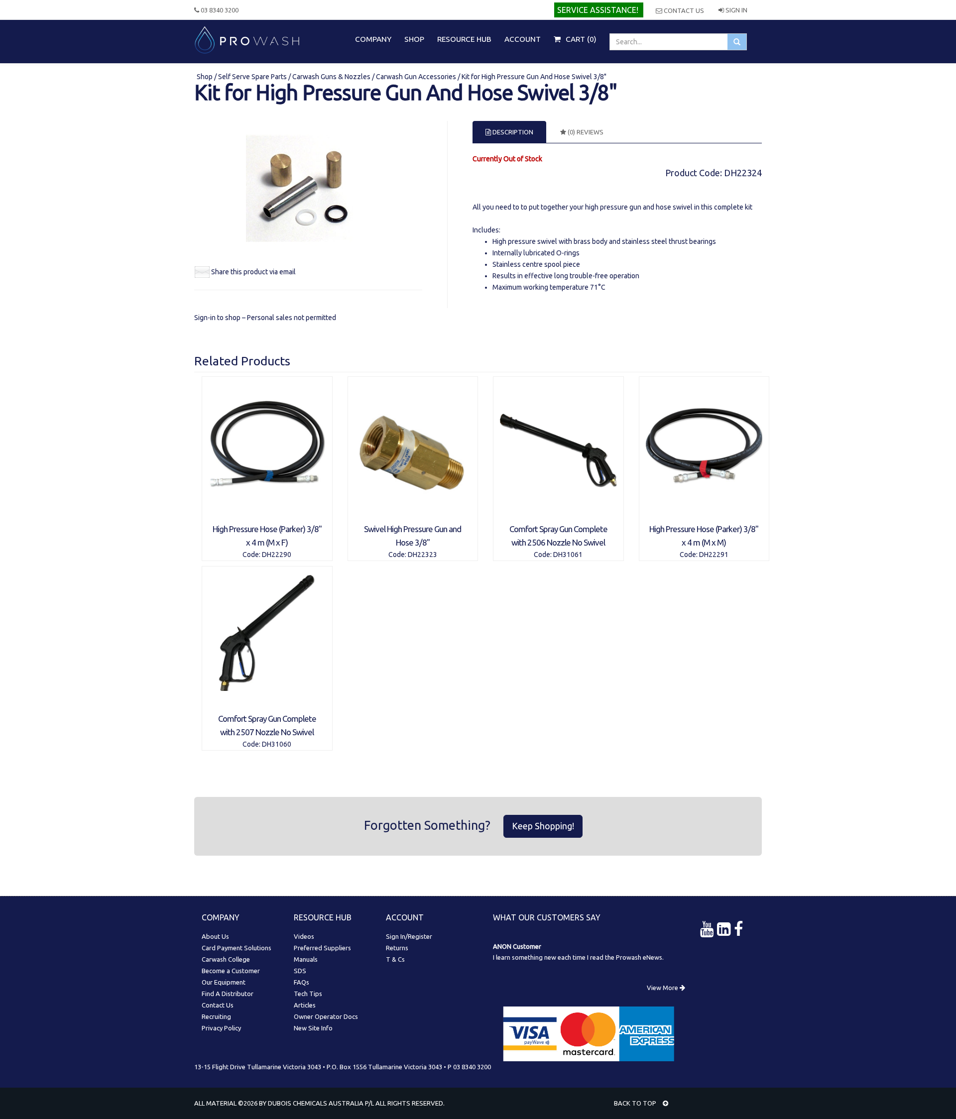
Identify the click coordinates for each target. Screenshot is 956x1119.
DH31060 (276, 744)
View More (663, 987)
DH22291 (713, 555)
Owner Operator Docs (326, 1016)
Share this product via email (253, 272)
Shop (205, 77)
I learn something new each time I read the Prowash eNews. (578, 957)
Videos (304, 936)
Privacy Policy (221, 1027)
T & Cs (395, 959)
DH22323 (422, 555)
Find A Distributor (227, 993)
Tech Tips (308, 993)
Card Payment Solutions (236, 947)
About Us (215, 936)
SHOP (414, 39)
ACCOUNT (522, 39)
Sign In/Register (409, 936)
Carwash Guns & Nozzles (331, 77)
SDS (300, 970)
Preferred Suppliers (322, 947)
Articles (305, 1005)
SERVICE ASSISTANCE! (597, 9)
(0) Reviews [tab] (584, 131)
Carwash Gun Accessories (416, 77)
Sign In (735, 9)
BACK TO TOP (636, 1103)
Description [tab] (512, 131)
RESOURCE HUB (464, 39)
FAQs (301, 982)
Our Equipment (223, 982)
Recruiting (216, 1016)
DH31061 (568, 555)
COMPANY (373, 39)
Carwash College (226, 959)
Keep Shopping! (543, 826)
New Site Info (313, 1027)
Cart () (580, 39)
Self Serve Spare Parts (252, 77)
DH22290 (276, 555)
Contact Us (683, 10)
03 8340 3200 (219, 9)
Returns (397, 947)
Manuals (306, 959)
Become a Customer (231, 970)
